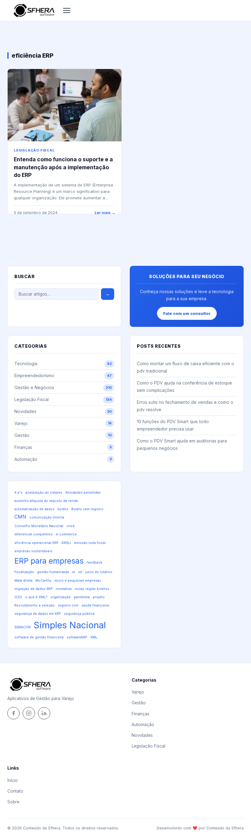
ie (73, 572)
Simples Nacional (70, 625)
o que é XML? (36, 597)
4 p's (18, 493)
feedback (94, 562)
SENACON (22, 627)
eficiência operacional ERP (36, 543)
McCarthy (43, 581)
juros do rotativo (98, 572)
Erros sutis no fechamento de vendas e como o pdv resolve (185, 406)
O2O (18, 597)
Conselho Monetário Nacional (38, 526)
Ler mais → (105, 212)
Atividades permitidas (83, 493)
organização (61, 597)
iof (80, 572)
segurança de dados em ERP (37, 614)
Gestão (63, 435)
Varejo (63, 423)
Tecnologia (63, 363)
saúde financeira (95, 605)
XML (93, 637)
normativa (64, 589)
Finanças (63, 447)
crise (70, 526)
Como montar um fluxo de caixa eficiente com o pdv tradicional (185, 367)
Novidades (63, 411)
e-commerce (66, 534)
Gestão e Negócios (63, 387)
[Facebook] (13, 713)
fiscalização (24, 572)
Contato (15, 791)
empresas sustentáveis (33, 551)
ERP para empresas (49, 560)
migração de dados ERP (33, 589)
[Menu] (67, 10)
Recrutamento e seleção (34, 605)
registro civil (68, 605)
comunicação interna (46, 517)
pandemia (82, 597)
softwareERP (77, 637)
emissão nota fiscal (90, 543)
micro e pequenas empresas (77, 581)
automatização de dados (34, 509)
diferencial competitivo (33, 534)
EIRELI (66, 543)
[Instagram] (29, 713)
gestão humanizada (53, 572)
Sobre (13, 801)
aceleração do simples (43, 493)
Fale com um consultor (187, 313)
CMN (20, 517)
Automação (63, 459)
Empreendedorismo (63, 375)
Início (12, 780)
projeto (99, 597)
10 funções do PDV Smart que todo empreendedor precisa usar (173, 425)
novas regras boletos (92, 589)
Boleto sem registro (87, 509)
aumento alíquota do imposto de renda (46, 501)
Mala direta (23, 581)
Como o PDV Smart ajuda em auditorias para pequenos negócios (182, 444)
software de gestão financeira (39, 637)
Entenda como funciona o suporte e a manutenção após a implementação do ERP (63, 167)
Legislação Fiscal (34, 150)
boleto (63, 509)
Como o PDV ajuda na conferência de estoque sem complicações (184, 386)
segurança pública (79, 614)
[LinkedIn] (44, 713)
